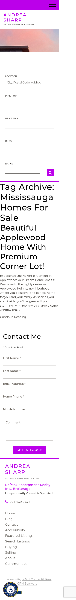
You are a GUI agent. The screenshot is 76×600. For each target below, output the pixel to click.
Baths (9, 163)
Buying (11, 547)
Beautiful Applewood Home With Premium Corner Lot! (23, 247)
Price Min (11, 96)
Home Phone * (13, 396)
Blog (9, 519)
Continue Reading (13, 317)
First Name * (12, 358)
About (10, 558)
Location (11, 76)
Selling (10, 553)
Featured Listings (19, 536)
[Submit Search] (50, 172)
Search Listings (17, 541)
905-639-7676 (20, 502)
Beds (8, 141)
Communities (16, 564)
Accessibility (15, 530)
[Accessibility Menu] (10, 589)
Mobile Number (14, 409)
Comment (13, 422)
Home (10, 513)
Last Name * (12, 371)
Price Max (11, 118)
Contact (11, 524)
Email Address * (14, 383)
